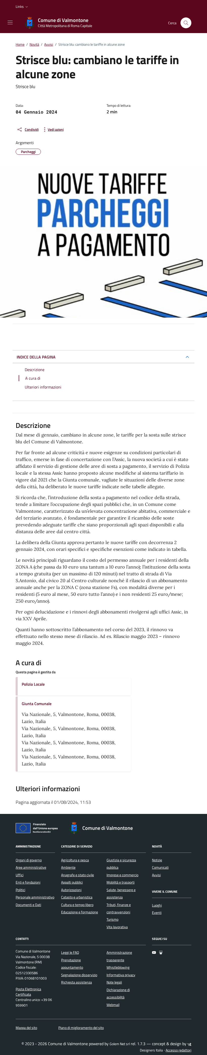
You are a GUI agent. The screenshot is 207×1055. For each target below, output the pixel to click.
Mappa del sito (26, 1028)
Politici (20, 890)
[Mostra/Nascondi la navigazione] (10, 22)
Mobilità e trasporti (121, 882)
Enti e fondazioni (28, 882)
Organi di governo (29, 860)
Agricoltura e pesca (75, 860)
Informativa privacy (121, 975)
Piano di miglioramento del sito (81, 1028)
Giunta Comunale (36, 704)
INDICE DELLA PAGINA (36, 357)
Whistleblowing (118, 967)
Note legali (114, 982)
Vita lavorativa (117, 927)
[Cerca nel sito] (185, 22)
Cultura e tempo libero (77, 905)
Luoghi (157, 905)
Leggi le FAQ (70, 952)
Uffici (19, 875)
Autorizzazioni (71, 890)
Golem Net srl (120, 1044)
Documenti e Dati (28, 905)
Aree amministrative (31, 867)
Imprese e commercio (122, 875)
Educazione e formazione (79, 912)
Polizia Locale (33, 684)
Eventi (157, 912)
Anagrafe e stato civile (77, 875)
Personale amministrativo (35, 897)
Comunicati (160, 867)
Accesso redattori (178, 1050)
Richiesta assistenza (76, 982)
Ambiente (68, 867)
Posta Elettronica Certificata (28, 991)
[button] (22, 6)
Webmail (113, 1005)
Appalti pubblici (72, 882)
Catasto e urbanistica (76, 897)
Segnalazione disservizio (79, 975)
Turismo (112, 919)
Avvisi (156, 875)
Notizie (157, 860)
